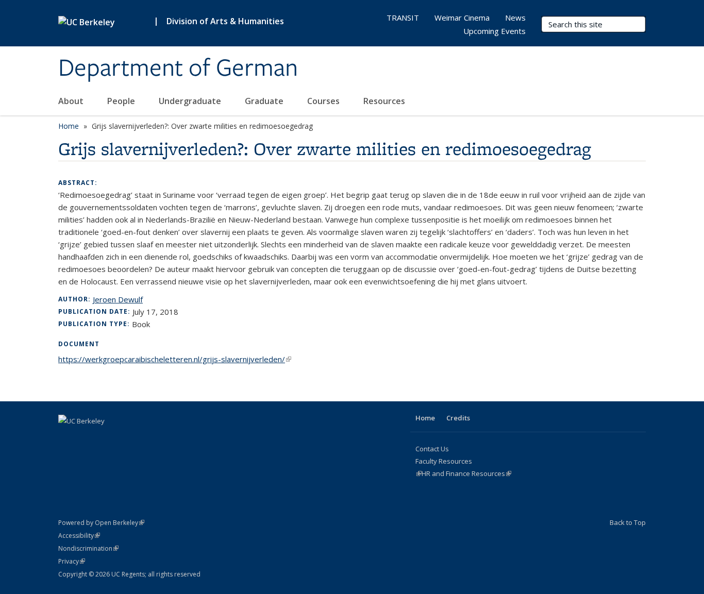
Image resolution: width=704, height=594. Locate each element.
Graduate (265, 101)
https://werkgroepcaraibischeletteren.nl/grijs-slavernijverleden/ (174, 359)
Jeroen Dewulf (118, 299)
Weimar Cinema (462, 17)
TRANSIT (403, 17)
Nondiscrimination (88, 548)
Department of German (178, 68)
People (122, 101)
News (515, 17)
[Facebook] (67, 438)
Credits (458, 417)
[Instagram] (87, 438)
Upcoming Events (494, 31)
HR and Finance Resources (466, 473)
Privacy (71, 561)
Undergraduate (191, 101)
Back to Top (628, 522)
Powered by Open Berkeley (101, 522)
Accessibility (79, 535)
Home (68, 126)
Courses (324, 101)
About (72, 101)
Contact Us (432, 448)
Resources (385, 101)
